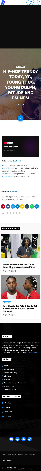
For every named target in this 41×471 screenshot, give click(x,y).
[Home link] (3, 2)
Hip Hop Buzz (20, 66)
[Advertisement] (20, 26)
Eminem (14, 197)
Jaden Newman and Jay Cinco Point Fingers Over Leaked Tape (19, 266)
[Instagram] (10, 461)
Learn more (33, 352)
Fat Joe (5, 173)
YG (3, 165)
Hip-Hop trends (15, 161)
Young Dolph (7, 176)
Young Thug (7, 168)
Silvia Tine (13, 192)
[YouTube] (4, 461)
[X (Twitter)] (6, 461)
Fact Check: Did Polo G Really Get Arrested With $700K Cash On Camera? (20, 309)
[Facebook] (12, 461)
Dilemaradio (6, 197)
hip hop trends (31, 197)
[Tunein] (8, 461)
